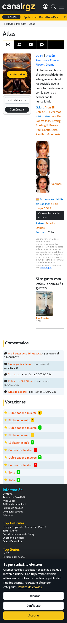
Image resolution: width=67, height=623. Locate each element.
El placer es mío (18, 420)
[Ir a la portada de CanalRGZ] (18, 6)
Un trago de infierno (20, 364)
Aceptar (33, 615)
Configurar (33, 605)
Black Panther (10, 530)
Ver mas (56, 184)
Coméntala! (17, 109)
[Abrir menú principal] (61, 7)
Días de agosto (17, 391)
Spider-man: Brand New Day (40, 17)
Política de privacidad (14, 504)
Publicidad (8, 515)
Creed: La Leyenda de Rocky (18, 534)
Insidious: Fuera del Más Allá (25, 353)
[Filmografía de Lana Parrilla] (43, 184)
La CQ (6, 553)
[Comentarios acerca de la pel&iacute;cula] (41, 44)
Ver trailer (18, 74)
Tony (11, 472)
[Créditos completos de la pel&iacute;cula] (19, 44)
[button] (53, 7)
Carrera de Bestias (20, 450)
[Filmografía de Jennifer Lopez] (43, 149)
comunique (46, 267)
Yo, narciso (14, 374)
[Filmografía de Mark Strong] (43, 166)
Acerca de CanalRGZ (14, 497)
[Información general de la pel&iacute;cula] (8, 44)
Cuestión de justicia (13, 537)
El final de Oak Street (21, 381)
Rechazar (34, 595)
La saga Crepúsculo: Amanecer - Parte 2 (24, 527)
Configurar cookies (13, 511)
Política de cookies (13, 508)
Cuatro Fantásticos (12, 541)
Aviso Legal (9, 500)
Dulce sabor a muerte (22, 413)
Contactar (8, 493)
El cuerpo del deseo (14, 557)
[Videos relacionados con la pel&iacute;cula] (30, 44)
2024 (39, 55)
